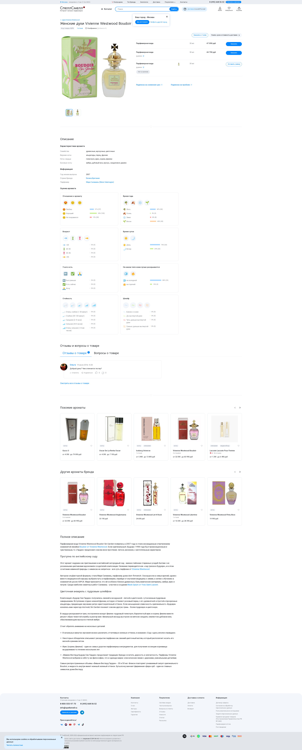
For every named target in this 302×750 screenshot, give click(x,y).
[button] (63, 113)
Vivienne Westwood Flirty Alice (222, 515)
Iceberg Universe (143, 451)
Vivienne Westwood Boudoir (184, 451)
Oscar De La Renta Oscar (110, 451)
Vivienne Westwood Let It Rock (149, 515)
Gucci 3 (66, 451)
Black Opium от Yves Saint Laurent (143, 584)
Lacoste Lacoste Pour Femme (222, 451)
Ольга (73, 365)
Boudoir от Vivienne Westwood (93, 547)
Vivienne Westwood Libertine (185, 515)
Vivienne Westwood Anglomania (112, 515)
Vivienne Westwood (140, 569)
